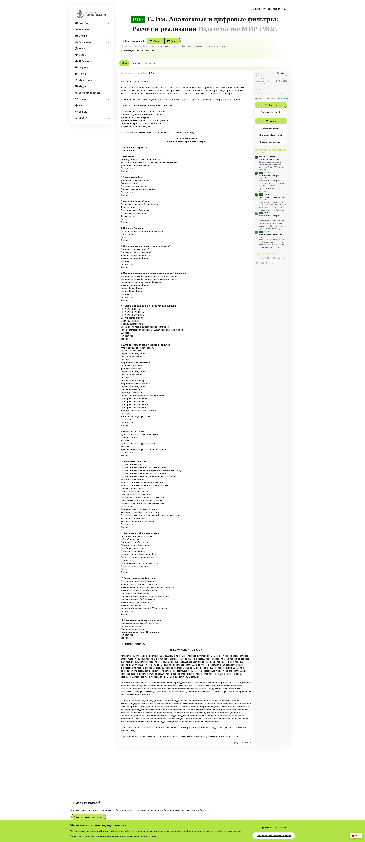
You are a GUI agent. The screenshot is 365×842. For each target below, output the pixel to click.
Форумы (83, 67)
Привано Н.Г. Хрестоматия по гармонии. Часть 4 (271, 175)
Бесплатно (85, 42)
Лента (82, 73)
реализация (201, 46)
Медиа (82, 86)
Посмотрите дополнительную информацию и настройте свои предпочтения (113, 836)
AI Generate (85, 61)
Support (83, 118)
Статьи (83, 35)
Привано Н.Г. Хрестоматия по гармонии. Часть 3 (271, 197)
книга (167, 46)
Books (82, 54)
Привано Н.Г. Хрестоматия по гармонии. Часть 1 (271, 234)
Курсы (82, 99)
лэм (173, 46)
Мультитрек (85, 80)
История (136, 63)
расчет (191, 46)
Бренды (83, 111)
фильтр (212, 46)
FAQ (81, 105)
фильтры (221, 46)
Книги (82, 48)
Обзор (124, 63)
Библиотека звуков (89, 92)
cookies (101, 831)
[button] (108, 23)
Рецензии (84, 29)
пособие (181, 46)
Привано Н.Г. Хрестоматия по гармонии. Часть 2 (271, 215)
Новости (83, 23)
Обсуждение (150, 63)
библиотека (157, 46)
